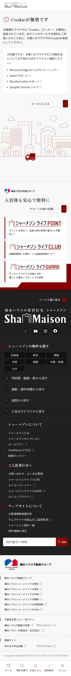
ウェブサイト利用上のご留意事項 (28, 519)
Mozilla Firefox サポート (24, 81)
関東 (56, 355)
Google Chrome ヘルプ (24, 87)
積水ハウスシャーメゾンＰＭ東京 (22, 589)
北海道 (15, 355)
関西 (35, 362)
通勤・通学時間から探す (28, 389)
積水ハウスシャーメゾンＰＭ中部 (22, 594)
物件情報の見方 (17, 531)
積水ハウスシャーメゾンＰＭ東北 (22, 583)
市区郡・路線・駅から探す (29, 378)
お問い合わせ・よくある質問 (25, 473)
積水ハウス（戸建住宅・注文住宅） (23, 630)
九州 (14, 369)
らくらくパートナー (20, 485)
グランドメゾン (44, 625)
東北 (35, 355)
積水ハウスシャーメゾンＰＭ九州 (22, 609)
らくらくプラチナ (19, 496)
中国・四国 (56, 362)
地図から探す (20, 400)
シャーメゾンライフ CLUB (24, 479)
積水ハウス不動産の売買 (17, 625)
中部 (14, 362)
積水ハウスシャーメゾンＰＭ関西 (22, 599)
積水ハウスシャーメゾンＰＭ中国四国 (24, 604)
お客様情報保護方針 (20, 514)
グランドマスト (44, 646)
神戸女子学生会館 (14, 646)
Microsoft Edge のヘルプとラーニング (33, 70)
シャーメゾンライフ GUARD (25, 491)
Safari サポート (19, 75)
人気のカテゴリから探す (28, 411)
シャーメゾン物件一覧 (21, 525)
